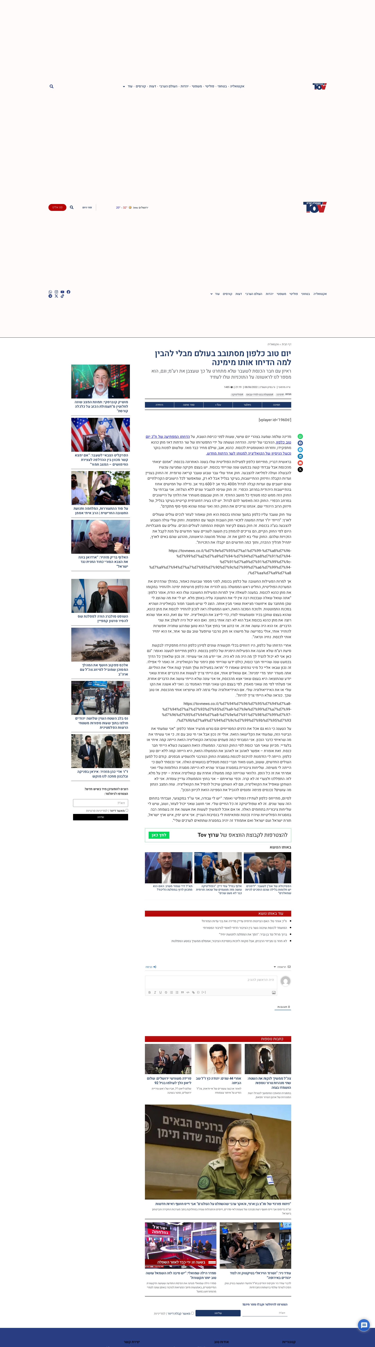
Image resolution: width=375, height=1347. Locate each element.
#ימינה (280, 394)
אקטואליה (237, 86)
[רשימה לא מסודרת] (177, 992)
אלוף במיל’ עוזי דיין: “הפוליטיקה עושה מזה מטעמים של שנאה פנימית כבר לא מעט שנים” (219, 889)
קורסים (141, 86)
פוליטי (209, 86)
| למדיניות (160, 1313)
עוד (130, 86)
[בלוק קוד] (188, 992)
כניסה (149, 966)
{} (198, 992)
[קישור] (193, 992)
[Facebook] (68, 292)
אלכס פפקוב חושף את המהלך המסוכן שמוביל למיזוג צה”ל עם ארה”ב (104, 670)
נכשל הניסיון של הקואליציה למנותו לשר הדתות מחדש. (248, 453)
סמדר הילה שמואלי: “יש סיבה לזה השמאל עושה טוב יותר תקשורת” (181, 1275)
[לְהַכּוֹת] (166, 992)
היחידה (159, 404)
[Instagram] (56, 292)
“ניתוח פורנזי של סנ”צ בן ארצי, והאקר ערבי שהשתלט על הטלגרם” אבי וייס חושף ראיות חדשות (223, 1204)
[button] (51, 86)
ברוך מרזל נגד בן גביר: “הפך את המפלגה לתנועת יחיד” (253, 934)
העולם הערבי (168, 86)
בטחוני (222, 86)
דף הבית (286, 344)
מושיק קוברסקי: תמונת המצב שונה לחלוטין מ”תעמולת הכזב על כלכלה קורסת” (101, 406)
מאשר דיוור (105, 810)
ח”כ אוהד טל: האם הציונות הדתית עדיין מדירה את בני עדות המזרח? (244, 921)
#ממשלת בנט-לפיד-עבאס (259, 394)
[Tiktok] (62, 296)
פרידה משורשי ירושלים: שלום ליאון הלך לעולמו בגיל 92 (169, 1081)
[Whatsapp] (50, 292)
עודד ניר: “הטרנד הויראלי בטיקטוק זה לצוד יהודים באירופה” (260, 1275)
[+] (204, 992)
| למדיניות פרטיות (97, 810)
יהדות (184, 86)
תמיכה (276, 404)
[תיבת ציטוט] (182, 992)
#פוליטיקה (237, 394)
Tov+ (218, 404)
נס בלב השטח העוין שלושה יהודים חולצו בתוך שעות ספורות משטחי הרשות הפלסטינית (101, 723)
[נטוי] (155, 992)
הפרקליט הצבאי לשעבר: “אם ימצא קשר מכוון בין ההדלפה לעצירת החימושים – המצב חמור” (101, 460)
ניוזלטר (247, 404)
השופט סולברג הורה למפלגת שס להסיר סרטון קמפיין (103, 619)
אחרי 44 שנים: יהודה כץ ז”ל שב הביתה (218, 1081)
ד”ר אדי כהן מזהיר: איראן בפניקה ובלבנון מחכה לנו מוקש (102, 774)
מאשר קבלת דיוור (172, 1313)
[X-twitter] (56, 296)
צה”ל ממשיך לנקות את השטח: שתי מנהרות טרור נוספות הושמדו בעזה (269, 1083)
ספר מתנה (189, 404)
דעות (152, 86)
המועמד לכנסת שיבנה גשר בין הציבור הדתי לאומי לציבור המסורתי (245, 928)
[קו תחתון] (160, 992)
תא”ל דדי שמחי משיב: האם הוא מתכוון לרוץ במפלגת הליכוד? (172, 888)
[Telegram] (50, 296)
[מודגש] (149, 992)
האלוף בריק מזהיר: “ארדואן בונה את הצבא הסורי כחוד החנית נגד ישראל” (103, 562)
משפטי (197, 86)
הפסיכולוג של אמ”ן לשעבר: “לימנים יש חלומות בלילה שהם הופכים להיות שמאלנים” (268, 889)
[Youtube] (62, 292)
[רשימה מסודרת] (171, 992)
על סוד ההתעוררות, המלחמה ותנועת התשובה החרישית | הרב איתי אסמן (101, 511)
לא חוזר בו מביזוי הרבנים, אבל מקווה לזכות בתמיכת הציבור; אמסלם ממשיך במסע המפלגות (229, 941)
